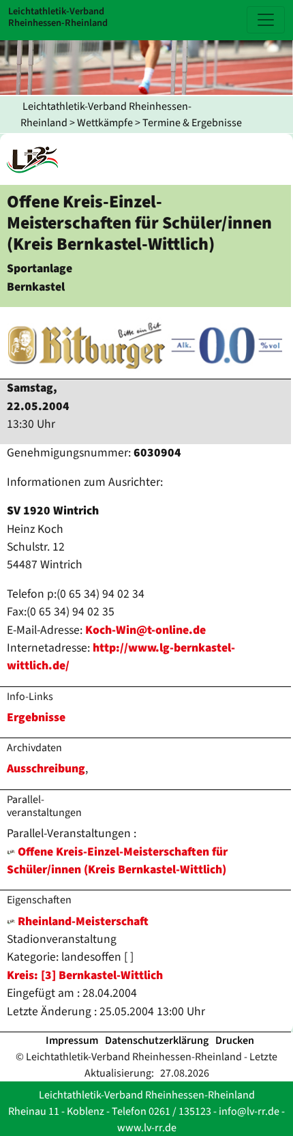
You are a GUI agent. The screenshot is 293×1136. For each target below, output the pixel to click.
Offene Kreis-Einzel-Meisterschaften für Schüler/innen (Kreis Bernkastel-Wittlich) (117, 860)
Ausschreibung (46, 768)
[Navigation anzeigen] (266, 19)
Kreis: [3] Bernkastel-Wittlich (85, 975)
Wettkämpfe (105, 122)
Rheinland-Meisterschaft (82, 921)
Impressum (72, 1040)
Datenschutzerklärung (157, 1040)
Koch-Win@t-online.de (145, 630)
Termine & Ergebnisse (192, 122)
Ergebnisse (36, 717)
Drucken (234, 1040)
